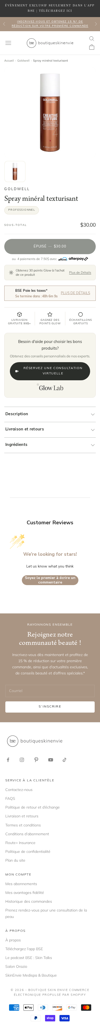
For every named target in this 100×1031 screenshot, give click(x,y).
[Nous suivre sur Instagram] (22, 759)
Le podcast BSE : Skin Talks (28, 957)
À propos (13, 940)
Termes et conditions (23, 825)
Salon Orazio (16, 966)
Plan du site (15, 860)
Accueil (9, 60)
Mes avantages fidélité (24, 892)
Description (16, 414)
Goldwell (23, 60)
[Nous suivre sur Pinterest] (36, 760)
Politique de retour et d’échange (32, 807)
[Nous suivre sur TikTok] (64, 759)
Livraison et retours (24, 429)
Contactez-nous (19, 789)
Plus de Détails (80, 272)
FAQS (10, 798)
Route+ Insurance (20, 842)
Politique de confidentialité (27, 851)
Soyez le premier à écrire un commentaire (50, 580)
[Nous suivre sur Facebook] (8, 759)
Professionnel (21, 210)
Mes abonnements (21, 883)
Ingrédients (16, 445)
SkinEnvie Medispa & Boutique (31, 975)
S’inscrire (50, 706)
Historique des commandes (28, 901)
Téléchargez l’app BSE (24, 948)
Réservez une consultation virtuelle (52, 371)
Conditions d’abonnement (27, 834)
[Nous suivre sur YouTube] (50, 759)
